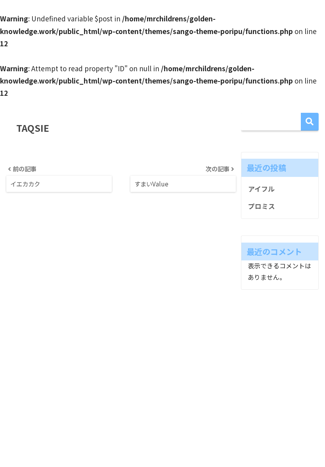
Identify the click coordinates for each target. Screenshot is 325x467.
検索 (310, 122)
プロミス (261, 206)
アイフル (261, 189)
